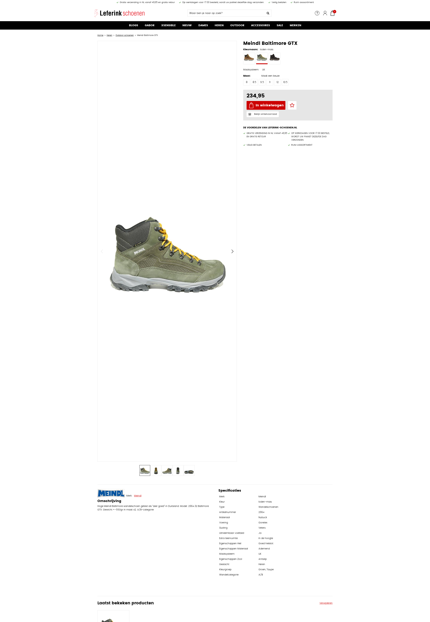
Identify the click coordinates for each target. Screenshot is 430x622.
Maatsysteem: (251, 70)
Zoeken (268, 13)
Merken (295, 25)
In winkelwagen (270, 105)
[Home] (119, 13)
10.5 (285, 82)
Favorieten (292, 105)
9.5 (262, 82)
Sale (280, 25)
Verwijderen (326, 603)
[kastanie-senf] (249, 58)
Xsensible (168, 25)
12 (277, 82)
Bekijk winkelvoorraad (265, 114)
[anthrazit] (275, 58)
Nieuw (187, 25)
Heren (219, 25)
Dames (203, 25)
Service (317, 13)
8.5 (254, 82)
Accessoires (260, 25)
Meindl (137, 496)
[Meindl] (111, 493)
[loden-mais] (262, 58)
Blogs (133, 25)
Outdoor (237, 25)
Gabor (150, 25)
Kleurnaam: (250, 49)
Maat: (246, 76)
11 (269, 82)
